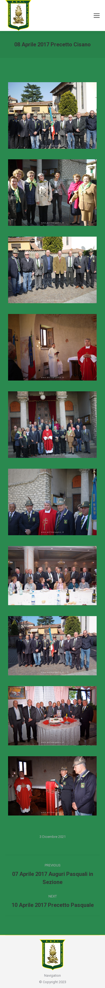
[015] (52, 347)
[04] (52, 192)
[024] (52, 502)
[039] (52, 786)
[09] (52, 270)
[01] (52, 115)
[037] (52, 645)
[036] (52, 575)
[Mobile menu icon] (97, 16)
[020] (52, 424)
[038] (52, 715)
